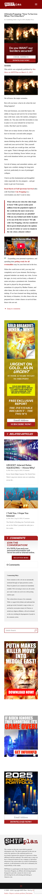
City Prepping (20, 192)
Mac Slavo (11, 470)
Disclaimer (29, 893)
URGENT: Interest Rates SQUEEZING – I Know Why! (20, 466)
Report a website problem (17, 893)
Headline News (30, 19)
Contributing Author (11, 19)
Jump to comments (13, 309)
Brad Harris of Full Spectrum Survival (19, 189)
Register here (21, 558)
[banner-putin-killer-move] (21, 699)
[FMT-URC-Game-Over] (21, 756)
